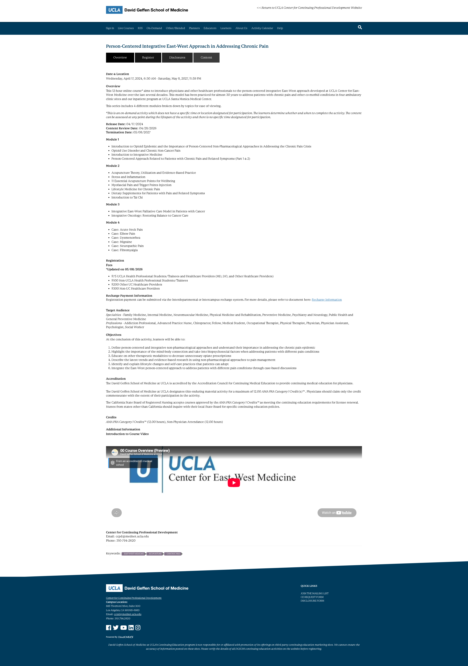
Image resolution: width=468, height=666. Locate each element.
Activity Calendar (262, 28)
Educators (210, 28)
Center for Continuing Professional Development (134, 598)
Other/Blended (175, 28)
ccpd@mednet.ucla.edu (127, 614)
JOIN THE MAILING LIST (315, 593)
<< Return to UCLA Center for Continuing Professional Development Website (309, 8)
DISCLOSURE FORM (312, 600)
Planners (194, 28)
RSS (140, 28)
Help (280, 28)
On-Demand (154, 28)
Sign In (110, 28)
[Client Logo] (147, 13)
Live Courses (126, 28)
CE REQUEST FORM (312, 597)
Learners (225, 28)
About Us (241, 28)
